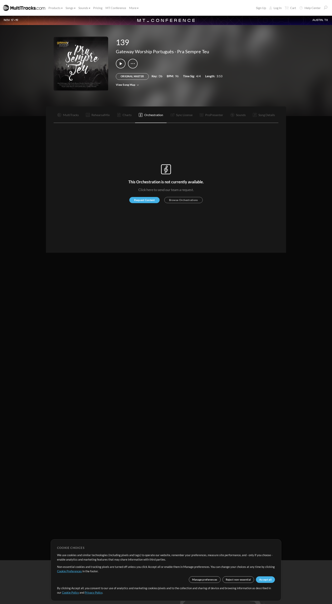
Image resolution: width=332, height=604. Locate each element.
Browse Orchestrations (183, 200)
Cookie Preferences (69, 571)
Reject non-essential (238, 579)
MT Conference (115, 8)
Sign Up (261, 8)
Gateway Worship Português (145, 51)
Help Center (313, 8)
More (132, 8)
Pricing (97, 8)
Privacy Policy (93, 592)
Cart (293, 8)
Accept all (265, 579)
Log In (278, 8)
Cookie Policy (70, 592)
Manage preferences (204, 579)
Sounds (83, 8)
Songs (69, 8)
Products (54, 8)
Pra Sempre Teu (193, 51)
